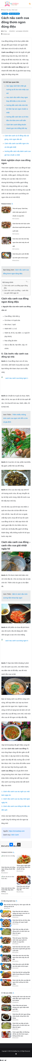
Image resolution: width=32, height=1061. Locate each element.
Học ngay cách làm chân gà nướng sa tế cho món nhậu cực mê (17, 89)
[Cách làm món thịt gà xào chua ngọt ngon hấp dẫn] (24, 880)
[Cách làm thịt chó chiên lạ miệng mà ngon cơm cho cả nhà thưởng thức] (6, 913)
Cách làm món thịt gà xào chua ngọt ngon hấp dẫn (23, 888)
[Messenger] (11, 844)
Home (4, 10)
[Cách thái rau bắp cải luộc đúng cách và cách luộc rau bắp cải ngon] (6, 931)
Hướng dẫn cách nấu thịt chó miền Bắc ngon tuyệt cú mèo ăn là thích (21, 998)
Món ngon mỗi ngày (14, 13)
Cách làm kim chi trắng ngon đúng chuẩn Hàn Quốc (8, 868)
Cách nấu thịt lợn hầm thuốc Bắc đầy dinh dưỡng (8, 889)
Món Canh (14, 10)
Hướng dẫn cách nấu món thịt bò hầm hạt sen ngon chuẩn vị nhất (17, 109)
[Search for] (30, 4)
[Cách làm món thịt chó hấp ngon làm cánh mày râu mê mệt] (6, 240)
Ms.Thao (5, 31)
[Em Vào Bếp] (11, 3)
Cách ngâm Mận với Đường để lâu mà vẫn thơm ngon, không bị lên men (21, 1034)
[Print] (19, 844)
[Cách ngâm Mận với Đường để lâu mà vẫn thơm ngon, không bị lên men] (6, 1034)
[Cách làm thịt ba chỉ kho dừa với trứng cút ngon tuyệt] (6, 923)
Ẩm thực (9, 10)
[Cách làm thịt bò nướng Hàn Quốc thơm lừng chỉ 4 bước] (6, 974)
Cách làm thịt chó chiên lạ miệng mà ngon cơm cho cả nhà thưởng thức (21, 913)
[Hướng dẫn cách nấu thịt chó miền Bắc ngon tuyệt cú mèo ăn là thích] (6, 999)
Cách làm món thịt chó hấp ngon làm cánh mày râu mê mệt (21, 242)
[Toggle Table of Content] (27, 282)
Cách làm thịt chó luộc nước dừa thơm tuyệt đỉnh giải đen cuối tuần (21, 227)
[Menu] (2, 4)
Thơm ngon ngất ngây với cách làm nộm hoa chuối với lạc (23, 867)
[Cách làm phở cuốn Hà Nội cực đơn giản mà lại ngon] (6, 255)
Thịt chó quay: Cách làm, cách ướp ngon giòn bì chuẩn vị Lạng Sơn (20, 212)
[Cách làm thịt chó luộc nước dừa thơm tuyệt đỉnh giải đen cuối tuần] (6, 225)
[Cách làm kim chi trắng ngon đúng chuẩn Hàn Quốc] (8, 860)
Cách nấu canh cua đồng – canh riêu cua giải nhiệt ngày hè (16, 292)
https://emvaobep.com (17, 831)
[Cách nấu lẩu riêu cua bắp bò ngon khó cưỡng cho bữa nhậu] (6, 982)
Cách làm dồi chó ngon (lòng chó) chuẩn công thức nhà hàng (21, 1016)
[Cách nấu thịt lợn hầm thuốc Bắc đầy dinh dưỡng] (8, 881)
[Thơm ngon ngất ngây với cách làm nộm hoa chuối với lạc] (24, 859)
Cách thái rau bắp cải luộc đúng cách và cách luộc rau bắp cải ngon (21, 931)
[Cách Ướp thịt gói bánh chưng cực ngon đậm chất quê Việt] (6, 1008)
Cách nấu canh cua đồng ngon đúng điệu (16, 287)
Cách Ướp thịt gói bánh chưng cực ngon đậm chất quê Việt (21, 1007)
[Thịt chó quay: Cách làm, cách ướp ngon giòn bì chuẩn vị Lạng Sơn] (6, 210)
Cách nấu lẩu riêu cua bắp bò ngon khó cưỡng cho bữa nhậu (21, 982)
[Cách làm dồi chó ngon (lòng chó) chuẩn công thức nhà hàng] (6, 1017)
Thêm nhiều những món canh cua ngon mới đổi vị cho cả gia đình (15, 418)
